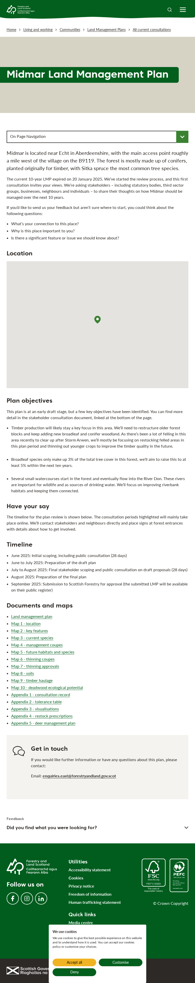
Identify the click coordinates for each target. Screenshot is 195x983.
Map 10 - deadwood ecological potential (47, 687)
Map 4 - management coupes (37, 644)
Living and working (38, 29)
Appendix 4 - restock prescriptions (42, 715)
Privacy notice (81, 885)
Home (11, 29)
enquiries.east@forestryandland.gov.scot (79, 775)
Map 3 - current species (32, 637)
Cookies (76, 877)
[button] (97, 320)
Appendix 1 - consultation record (40, 694)
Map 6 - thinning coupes (33, 659)
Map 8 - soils (22, 673)
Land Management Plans (106, 29)
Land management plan (31, 616)
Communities (70, 29)
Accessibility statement (90, 869)
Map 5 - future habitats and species (42, 651)
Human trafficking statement (95, 902)
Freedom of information (90, 894)
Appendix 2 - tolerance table (36, 701)
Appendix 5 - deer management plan (43, 722)
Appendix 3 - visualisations (35, 708)
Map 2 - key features (29, 630)
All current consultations (152, 29)
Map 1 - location (26, 623)
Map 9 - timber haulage (32, 680)
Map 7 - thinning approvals (35, 666)
